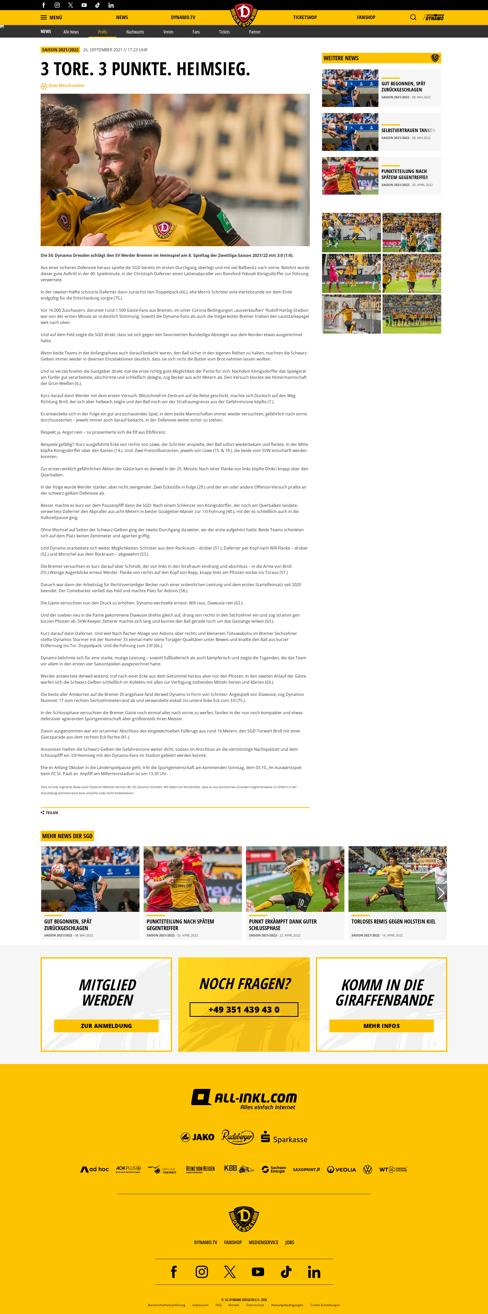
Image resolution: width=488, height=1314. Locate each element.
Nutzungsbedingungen (287, 1305)
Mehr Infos (381, 1025)
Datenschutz (255, 1305)
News (122, 17)
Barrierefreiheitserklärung (166, 1305)
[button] (413, 17)
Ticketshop (305, 17)
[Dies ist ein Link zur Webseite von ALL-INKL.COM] (244, 1098)
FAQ (218, 1305)
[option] (90, 893)
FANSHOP (233, 1242)
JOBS (289, 1242)
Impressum (200, 1305)
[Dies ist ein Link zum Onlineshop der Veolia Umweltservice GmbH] (342, 1169)
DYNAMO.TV (183, 17)
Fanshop (366, 17)
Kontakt (233, 1305)
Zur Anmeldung (106, 1025)
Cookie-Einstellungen (325, 1305)
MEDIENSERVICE (263, 1242)
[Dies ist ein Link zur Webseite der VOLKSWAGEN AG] (368, 1169)
